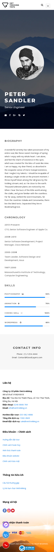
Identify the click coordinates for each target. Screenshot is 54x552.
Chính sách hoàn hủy (11, 445)
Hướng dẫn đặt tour (11, 439)
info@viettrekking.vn (18, 408)
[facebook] (9, 115)
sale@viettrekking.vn (30, 421)
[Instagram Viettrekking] (9, 510)
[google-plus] (14, 115)
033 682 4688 (26, 414)
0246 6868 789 (21, 404)
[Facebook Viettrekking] (5, 510)
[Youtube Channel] (13, 510)
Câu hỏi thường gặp (11, 483)
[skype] (19, 115)
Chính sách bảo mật (11, 461)
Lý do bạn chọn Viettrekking (14, 488)
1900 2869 (25, 418)
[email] (6, 115)
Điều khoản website (11, 456)
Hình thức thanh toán (12, 450)
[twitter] (24, 115)
